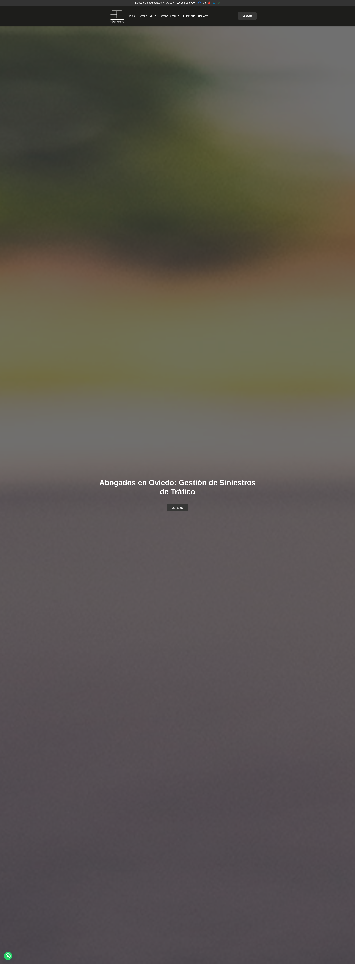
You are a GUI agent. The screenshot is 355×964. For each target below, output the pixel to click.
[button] (8, 956)
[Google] (209, 2)
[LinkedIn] (214, 2)
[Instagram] (204, 2)
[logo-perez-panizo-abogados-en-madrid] (117, 16)
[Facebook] (199, 2)
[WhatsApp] (219, 2)
